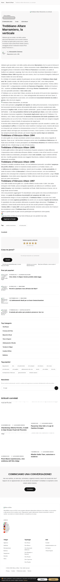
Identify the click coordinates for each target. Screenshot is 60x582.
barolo (37, 369)
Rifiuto (42, 579)
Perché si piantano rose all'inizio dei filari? (23, 288)
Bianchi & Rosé (10, 2)
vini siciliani (45, 369)
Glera (5, 558)
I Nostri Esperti (49, 550)
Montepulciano (7, 548)
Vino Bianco (27, 545)
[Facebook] (1, 233)
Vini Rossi (6, 327)
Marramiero (38, 65)
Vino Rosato (28, 556)
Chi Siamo (48, 548)
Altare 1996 (31, 176)
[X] (3, 233)
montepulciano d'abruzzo (8, 372)
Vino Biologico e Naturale (28, 553)
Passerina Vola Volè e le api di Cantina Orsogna (42, 427)
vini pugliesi (15, 369)
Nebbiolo (6, 545)
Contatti (47, 542)
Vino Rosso (27, 542)
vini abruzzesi (22, 225)
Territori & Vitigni (8, 347)
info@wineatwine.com (50, 545)
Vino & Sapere (7, 339)
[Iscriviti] (56, 388)
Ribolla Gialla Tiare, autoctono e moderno (43, 455)
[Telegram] (7, 233)
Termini (29, 571)
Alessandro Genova (15, 51)
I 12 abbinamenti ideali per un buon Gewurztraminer (26, 300)
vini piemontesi (21, 366)
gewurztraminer (22, 372)
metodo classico (33, 372)
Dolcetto (6, 556)
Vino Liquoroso (28, 559)
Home (2, 2)
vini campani (31, 366)
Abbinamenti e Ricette (9, 343)
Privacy (8, 571)
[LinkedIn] (5, 233)
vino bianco (40, 366)
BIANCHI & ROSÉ (9, 17)
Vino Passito (28, 562)
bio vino (53, 369)
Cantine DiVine (7, 351)
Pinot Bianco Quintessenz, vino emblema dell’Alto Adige (13, 460)
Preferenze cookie (21, 571)
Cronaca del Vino (8, 331)
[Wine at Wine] (8, 507)
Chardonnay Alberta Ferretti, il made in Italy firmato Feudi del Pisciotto (14, 429)
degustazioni (5, 366)
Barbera (6, 550)
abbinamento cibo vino (27, 369)
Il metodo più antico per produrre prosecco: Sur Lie (26, 312)
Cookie (13, 571)
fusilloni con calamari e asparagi (11, 72)
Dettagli (25, 580)
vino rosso (49, 366)
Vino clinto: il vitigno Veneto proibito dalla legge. (25, 277)
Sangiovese (6, 553)
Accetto (53, 579)
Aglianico (6, 542)
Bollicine (5, 355)
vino (13, 366)
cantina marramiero (11, 225)
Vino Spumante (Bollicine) (28, 548)
